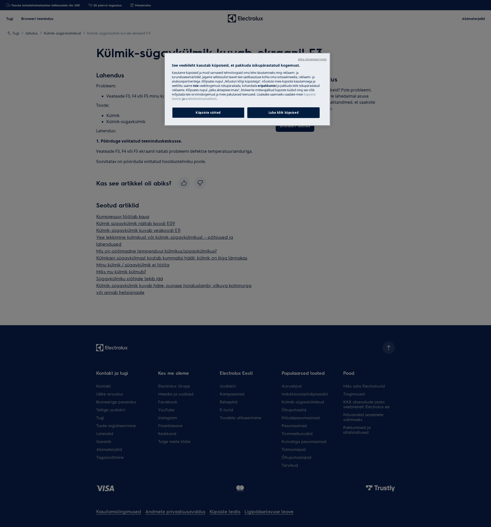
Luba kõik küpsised (283, 112)
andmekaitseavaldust (201, 99)
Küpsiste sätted (208, 112)
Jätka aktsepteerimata (312, 59)
